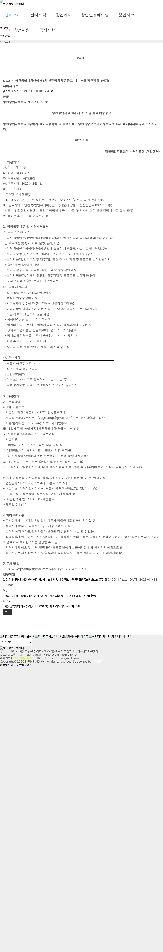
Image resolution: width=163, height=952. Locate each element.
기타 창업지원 (17, 30)
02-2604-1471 (23, 658)
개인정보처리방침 (21, 665)
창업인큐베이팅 (95, 15)
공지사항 (47, 30)
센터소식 (38, 15)
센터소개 (13, 15)
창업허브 (126, 15)
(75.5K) (56, 579)
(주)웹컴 (97, 661)
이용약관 (5, 665)
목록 (7, 612)
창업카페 (64, 15)
